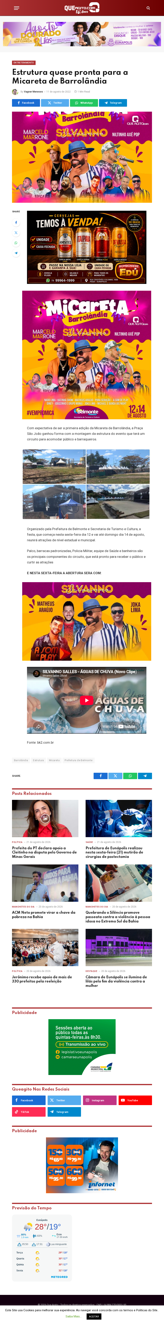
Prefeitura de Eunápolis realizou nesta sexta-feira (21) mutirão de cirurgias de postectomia (114, 853)
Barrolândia (21, 760)
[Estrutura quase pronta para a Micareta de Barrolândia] (82, 157)
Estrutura (38, 760)
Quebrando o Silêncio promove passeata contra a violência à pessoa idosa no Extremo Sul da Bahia (118, 917)
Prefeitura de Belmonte (79, 760)
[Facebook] (16, 222)
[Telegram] (16, 253)
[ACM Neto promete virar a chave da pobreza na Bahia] (45, 883)
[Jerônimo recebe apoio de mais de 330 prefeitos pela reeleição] (45, 947)
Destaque (91, 971)
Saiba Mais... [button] (74, 1316)
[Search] (148, 8)
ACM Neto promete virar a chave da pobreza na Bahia (43, 915)
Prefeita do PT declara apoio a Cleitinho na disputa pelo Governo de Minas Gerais (44, 853)
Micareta (54, 760)
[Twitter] (16, 233)
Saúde (89, 842)
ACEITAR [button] (94, 1316)
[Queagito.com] (82, 8)
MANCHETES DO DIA (23, 907)
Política (17, 842)
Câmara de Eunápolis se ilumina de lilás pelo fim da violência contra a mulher (116, 982)
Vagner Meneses (33, 91)
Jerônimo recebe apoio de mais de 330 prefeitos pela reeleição (42, 979)
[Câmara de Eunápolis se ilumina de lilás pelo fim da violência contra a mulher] (119, 947)
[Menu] (16, 8)
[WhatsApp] (16, 243)
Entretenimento (24, 62)
